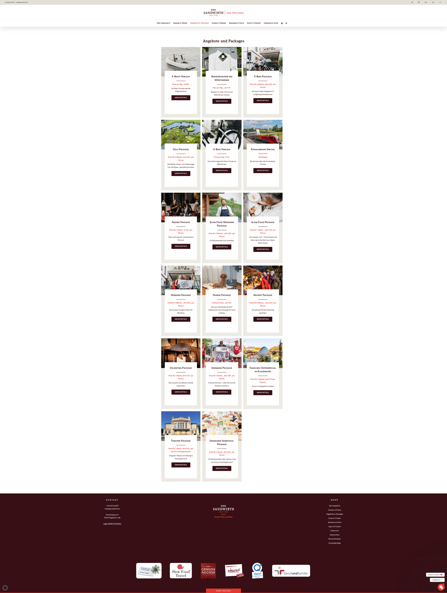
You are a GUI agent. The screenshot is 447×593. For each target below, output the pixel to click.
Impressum (334, 530)
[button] (286, 23)
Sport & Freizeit (335, 526)
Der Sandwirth (334, 506)
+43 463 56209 (9, 2)
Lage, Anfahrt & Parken (112, 523)
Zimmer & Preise (334, 510)
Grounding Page (334, 543)
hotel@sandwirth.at (22, 2)
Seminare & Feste (334, 522)
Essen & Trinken (334, 518)
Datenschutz (335, 535)
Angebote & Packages (334, 514)
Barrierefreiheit (334, 539)
